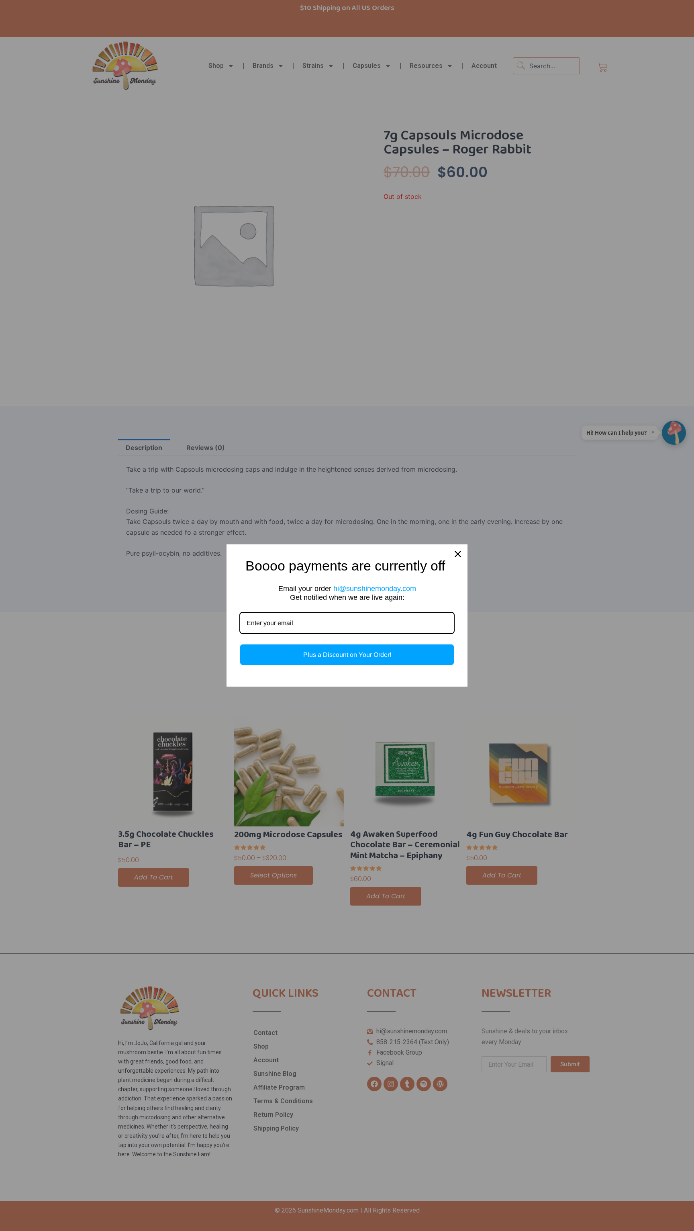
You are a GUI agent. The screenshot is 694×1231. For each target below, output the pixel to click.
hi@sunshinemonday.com (374, 589)
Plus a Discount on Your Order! (347, 654)
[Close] (457, 554)
